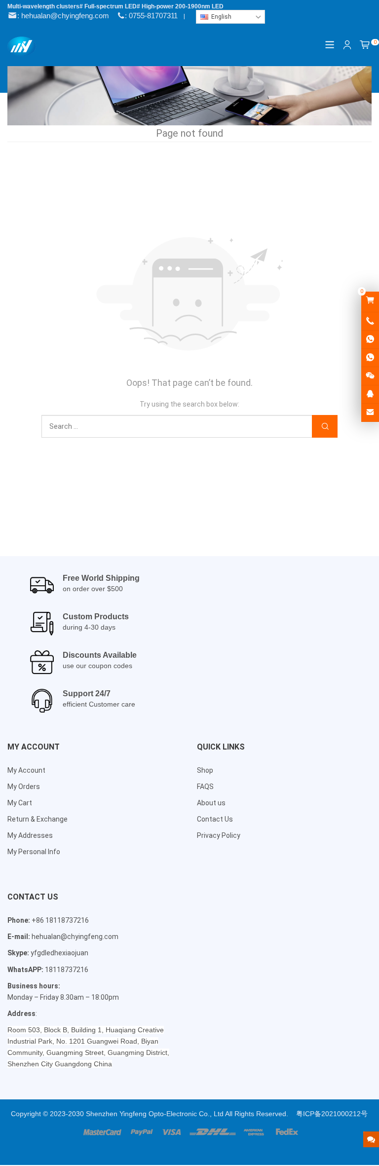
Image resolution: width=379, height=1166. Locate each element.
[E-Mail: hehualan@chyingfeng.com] (370, 412)
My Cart (19, 803)
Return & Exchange (37, 819)
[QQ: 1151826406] (370, 394)
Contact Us (215, 819)
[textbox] (230, 16)
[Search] (325, 426)
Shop (205, 770)
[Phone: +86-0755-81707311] (370, 321)
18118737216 (66, 970)
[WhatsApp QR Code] (370, 358)
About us (211, 803)
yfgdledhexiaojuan (59, 953)
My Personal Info (33, 852)
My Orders (23, 786)
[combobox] (230, 17)
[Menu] (330, 45)
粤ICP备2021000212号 (332, 1114)
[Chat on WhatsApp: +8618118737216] (370, 339)
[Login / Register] (347, 45)
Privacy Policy (218, 835)
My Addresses (30, 835)
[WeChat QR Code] (370, 376)
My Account (26, 770)
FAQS (205, 786)
